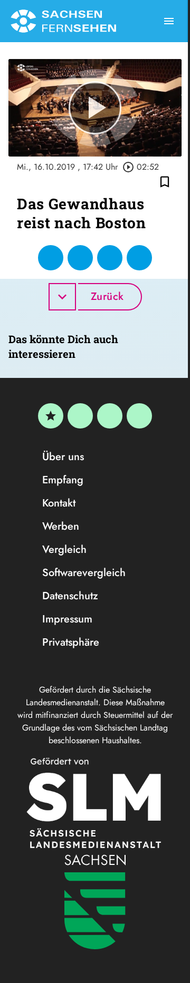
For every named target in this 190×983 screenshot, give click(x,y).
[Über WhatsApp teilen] (109, 257)
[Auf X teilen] (80, 257)
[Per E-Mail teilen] (139, 257)
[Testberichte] (50, 416)
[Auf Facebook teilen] (50, 257)
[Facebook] (80, 416)
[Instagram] (109, 416)
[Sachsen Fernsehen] (63, 21)
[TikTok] (139, 416)
